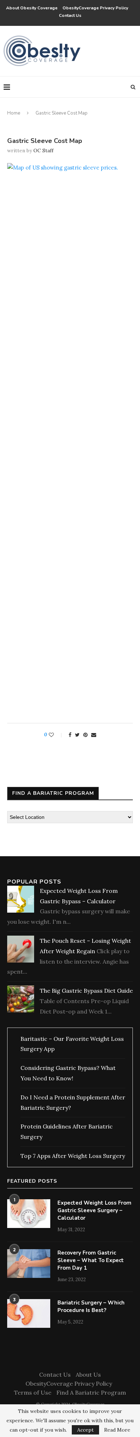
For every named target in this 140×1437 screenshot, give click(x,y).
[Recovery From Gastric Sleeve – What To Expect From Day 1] (28, 1263)
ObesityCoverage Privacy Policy (96, 8)
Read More (117, 1429)
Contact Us (70, 15)
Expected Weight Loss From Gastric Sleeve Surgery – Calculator (94, 1210)
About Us (88, 1374)
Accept (85, 1430)
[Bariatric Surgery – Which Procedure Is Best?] (28, 1313)
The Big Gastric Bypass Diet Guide (86, 990)
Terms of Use (32, 1392)
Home (13, 113)
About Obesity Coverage (31, 8)
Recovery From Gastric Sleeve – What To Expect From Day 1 (90, 1260)
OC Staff (43, 150)
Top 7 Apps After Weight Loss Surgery (72, 1155)
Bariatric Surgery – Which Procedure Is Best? (91, 1306)
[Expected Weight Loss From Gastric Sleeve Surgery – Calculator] (28, 1213)
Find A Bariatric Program (91, 1392)
